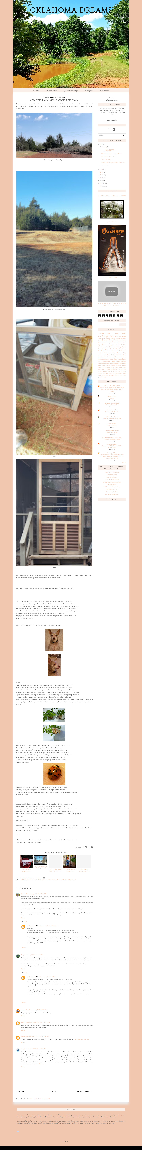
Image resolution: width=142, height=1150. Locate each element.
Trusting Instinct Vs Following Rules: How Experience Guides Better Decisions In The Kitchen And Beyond (112, 456)
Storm (112, 398)
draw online (25, 1010)
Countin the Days (112, 444)
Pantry (124, 371)
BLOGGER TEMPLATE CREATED (68, 1148)
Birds (112, 343)
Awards (100, 365)
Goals (116, 367)
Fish (103, 367)
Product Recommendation (105, 373)
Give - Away (71, 90)
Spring (119, 347)
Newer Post (25, 1091)
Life (122, 369)
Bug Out (112, 349)
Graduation (123, 359)
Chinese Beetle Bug (39, 879)
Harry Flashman (26, 1022)
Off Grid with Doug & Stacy (112, 487)
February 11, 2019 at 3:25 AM (38, 1010)
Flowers (124, 349)
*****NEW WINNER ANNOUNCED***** (55, 870)
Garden (101, 333)
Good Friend (122, 367)
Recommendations (103, 347)
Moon (117, 345)
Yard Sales (114, 351)
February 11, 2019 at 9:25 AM (48, 977)
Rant (103, 363)
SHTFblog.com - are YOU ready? (112, 437)
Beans (23, 879)
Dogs (124, 355)
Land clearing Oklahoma (81, 1039)
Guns (99, 357)
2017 (101, 172)
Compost (108, 359)
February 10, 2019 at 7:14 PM (34, 955)
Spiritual (110, 363)
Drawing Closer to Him (112, 405)
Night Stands (118, 371)
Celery (29, 879)
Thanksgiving (101, 375)
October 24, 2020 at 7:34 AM (40, 1036)
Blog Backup (106, 365)
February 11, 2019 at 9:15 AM (48, 926)
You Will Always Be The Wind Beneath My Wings (112, 304)
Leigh (23, 955)
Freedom (107, 367)
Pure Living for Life (112, 492)
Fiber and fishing (111, 425)
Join (112, 336)
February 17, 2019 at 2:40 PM (41, 1022)
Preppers (111, 345)
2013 (101, 183)
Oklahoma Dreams (71, 10)
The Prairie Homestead (112, 430)
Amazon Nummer (38, 1064)
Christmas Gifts (114, 355)
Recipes (88, 90)
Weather (118, 336)
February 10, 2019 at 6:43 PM (37, 894)
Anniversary (112, 353)
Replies (25, 922)
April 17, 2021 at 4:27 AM (38, 1049)
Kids (119, 369)
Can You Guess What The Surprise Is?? (41, 867)
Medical (100, 341)
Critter (124, 351)
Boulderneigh (112, 423)
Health (113, 361)
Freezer (112, 367)
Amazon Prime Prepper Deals (112, 439)
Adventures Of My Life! (112, 403)
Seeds (74, 879)
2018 (101, 169)
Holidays (101, 338)
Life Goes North (112, 477)
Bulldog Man (102, 343)
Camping (103, 359)
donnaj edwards (26, 1036)
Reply (23, 918)
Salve (106, 363)
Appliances (106, 349)
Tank (124, 341)
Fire (119, 359)
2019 (101, 144)
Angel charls (25, 1049)
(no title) (111, 222)
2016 (101, 175)
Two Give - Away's (106, 159)
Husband (107, 369)
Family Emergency (115, 341)
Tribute (120, 375)
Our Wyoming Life (111, 489)
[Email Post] (44, 878)
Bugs (108, 355)
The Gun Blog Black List (112, 386)
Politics (123, 345)
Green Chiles (101, 369)
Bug (99, 345)
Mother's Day (106, 371)
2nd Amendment (121, 363)
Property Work (66, 879)
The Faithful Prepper (112, 375)
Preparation (122, 343)
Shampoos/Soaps (117, 373)
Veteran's (100, 349)
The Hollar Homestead (111, 494)
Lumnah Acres (111, 484)
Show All (124, 462)
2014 (101, 180)
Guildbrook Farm (112, 475)
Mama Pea (24, 894)
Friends (104, 345)
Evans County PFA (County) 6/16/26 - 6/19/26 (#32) (112, 447)
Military (118, 361)
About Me (51, 90)
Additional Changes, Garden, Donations (113, 162)
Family (108, 343)
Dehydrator (114, 359)
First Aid (118, 349)
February (104, 147)
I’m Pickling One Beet (112, 432)
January (104, 166)
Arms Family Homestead (112, 472)
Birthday (119, 353)
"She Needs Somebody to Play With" (112, 418)
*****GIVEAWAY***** (108, 156)
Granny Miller (112, 453)
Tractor (124, 347)
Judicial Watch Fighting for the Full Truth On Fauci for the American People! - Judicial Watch (112, 389)
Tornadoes (108, 351)
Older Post (83, 1091)
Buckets (113, 365)
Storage (115, 363)
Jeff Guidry (114, 369)
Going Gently (112, 396)
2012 (101, 186)
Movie (112, 371)
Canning (107, 338)
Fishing (116, 343)
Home (36, 90)
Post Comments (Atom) (39, 1098)
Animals (120, 351)
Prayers (103, 351)
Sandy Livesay (31, 926)
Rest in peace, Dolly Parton (112, 412)
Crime (121, 355)
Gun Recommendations (104, 361)
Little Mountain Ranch (112, 479)
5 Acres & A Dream (112, 417)
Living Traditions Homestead (112, 482)
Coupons (118, 365)
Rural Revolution (112, 410)
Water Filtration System (107, 357)
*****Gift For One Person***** (69, 870)
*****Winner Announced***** (26, 870)
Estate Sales (113, 347)
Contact (104, 90)
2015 (101, 178)
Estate (49, 879)
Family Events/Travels (118, 338)
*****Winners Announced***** (84, 870)
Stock (124, 373)
